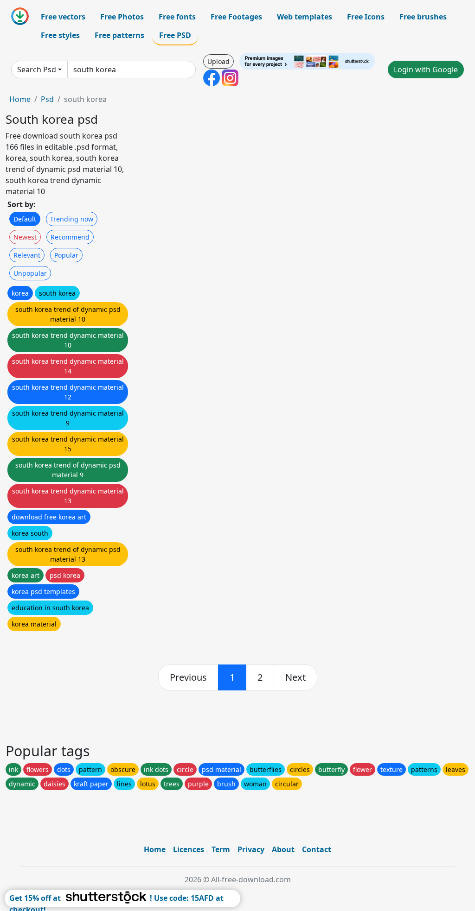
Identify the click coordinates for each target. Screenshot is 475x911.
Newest (25, 237)
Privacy (251, 849)
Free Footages (236, 17)
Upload (218, 61)
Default (24, 219)
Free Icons (366, 17)
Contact (316, 849)
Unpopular (30, 273)
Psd (47, 99)
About (283, 849)
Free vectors (63, 17)
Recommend (70, 237)
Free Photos (122, 17)
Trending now (71, 219)
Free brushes (423, 17)
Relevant (26, 255)
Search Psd (36, 69)
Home (20, 99)
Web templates (304, 17)
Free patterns (119, 35)
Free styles (60, 35)
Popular (66, 255)
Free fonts (177, 17)
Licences (188, 849)
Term (221, 849)
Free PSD (175, 35)
